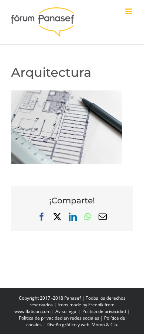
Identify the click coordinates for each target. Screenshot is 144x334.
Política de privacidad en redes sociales (59, 318)
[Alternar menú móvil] (129, 11)
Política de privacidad (104, 311)
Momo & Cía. (105, 324)
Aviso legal (66, 311)
